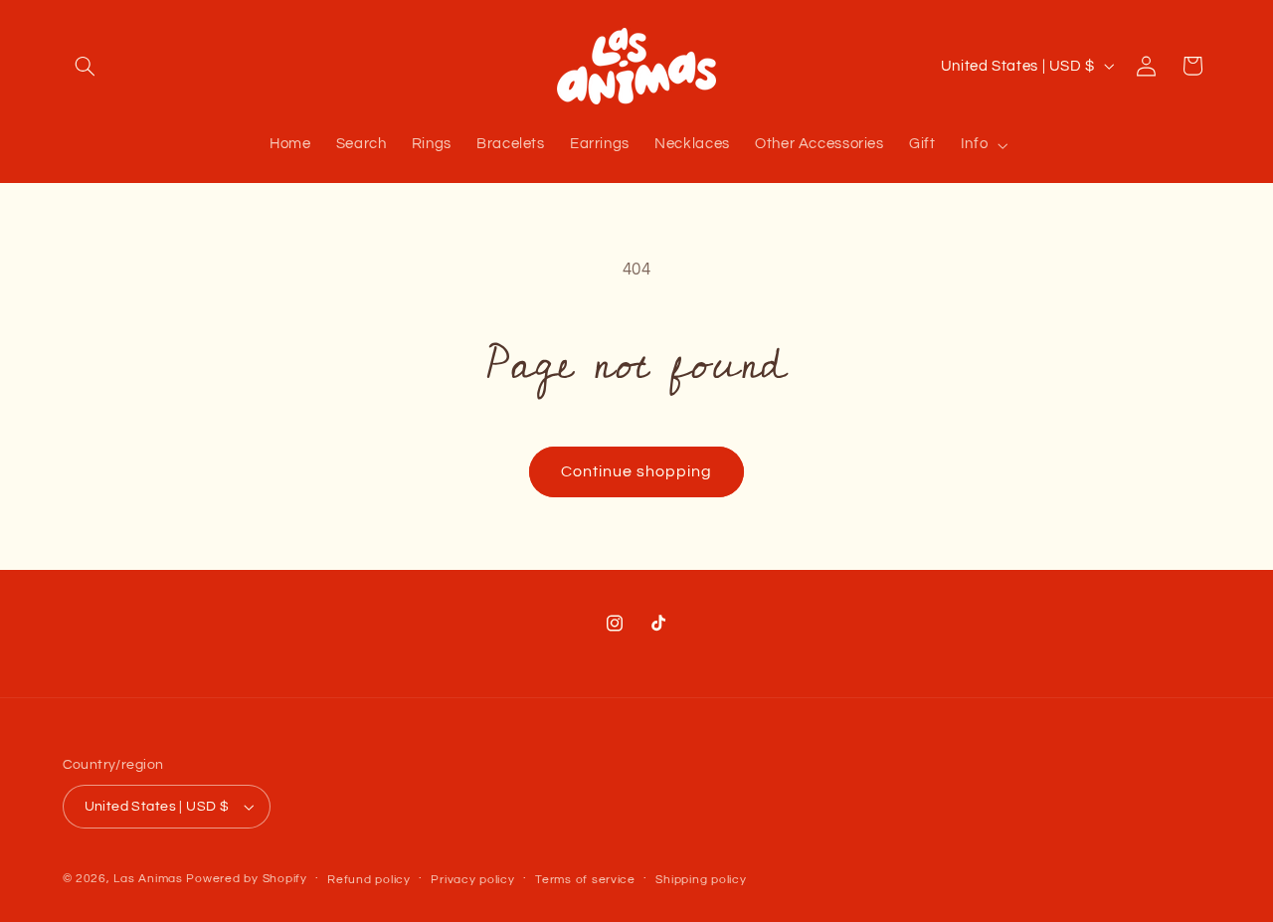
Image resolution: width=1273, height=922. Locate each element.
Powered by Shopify (246, 878)
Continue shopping (637, 471)
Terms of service (585, 879)
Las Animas (149, 878)
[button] (85, 66)
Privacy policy (472, 879)
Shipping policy (700, 879)
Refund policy (369, 879)
